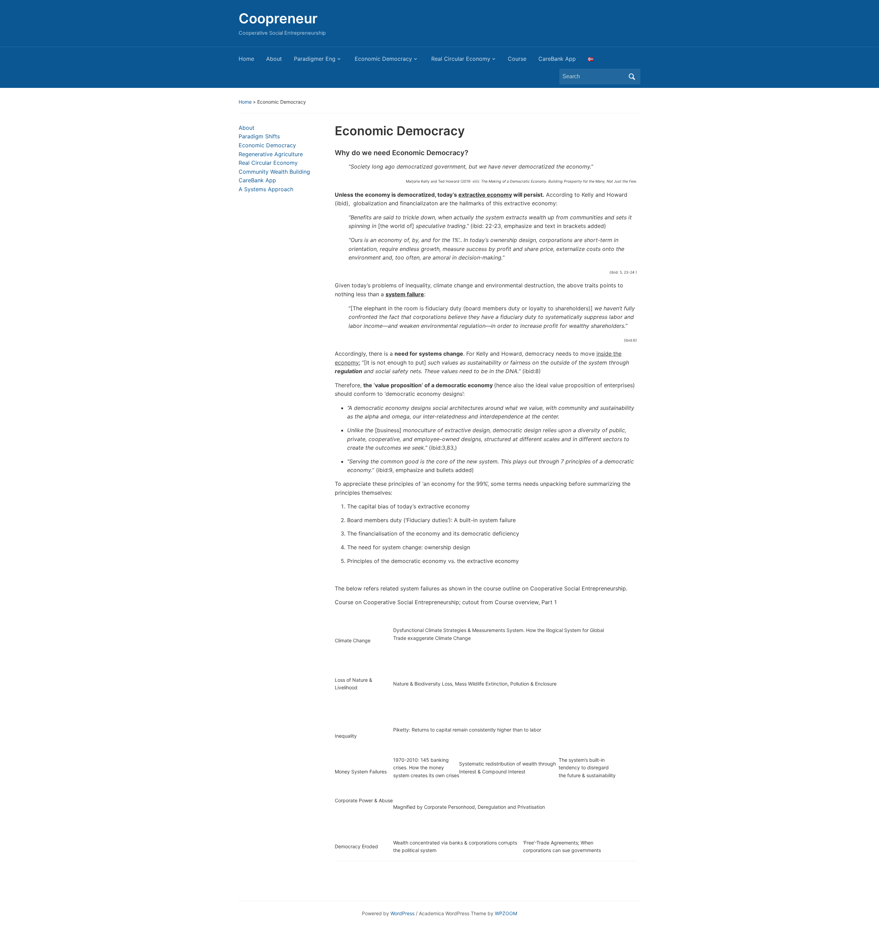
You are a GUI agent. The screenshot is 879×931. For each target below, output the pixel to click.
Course (517, 58)
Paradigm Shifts (259, 136)
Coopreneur (278, 18)
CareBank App (557, 58)
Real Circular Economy (460, 58)
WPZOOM (506, 913)
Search (632, 76)
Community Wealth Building (274, 171)
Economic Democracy (382, 58)
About (274, 58)
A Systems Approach (266, 189)
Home (246, 58)
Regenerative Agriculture (271, 154)
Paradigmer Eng (314, 58)
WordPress (402, 913)
